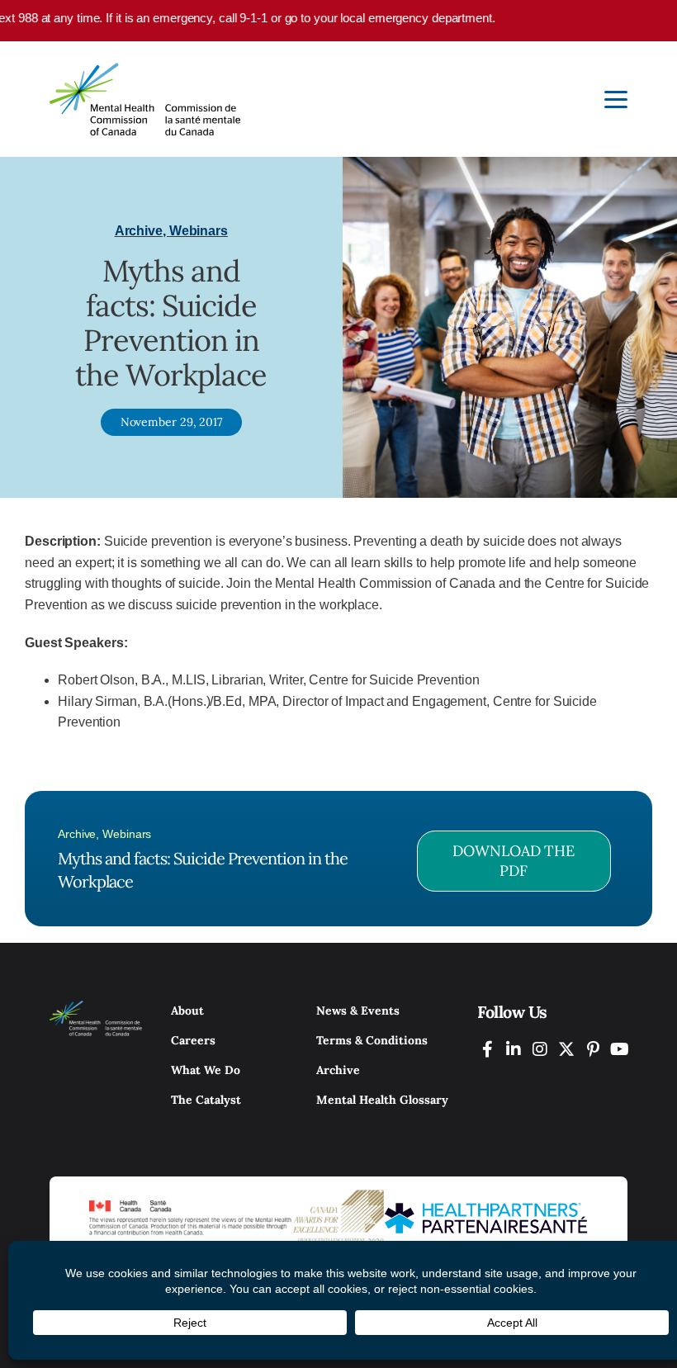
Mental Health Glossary (382, 1099)
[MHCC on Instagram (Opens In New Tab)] (540, 1049)
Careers (193, 1040)
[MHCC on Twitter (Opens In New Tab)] (566, 1049)
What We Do (205, 1070)
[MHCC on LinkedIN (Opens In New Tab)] (513, 1049)
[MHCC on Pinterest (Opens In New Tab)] (593, 1049)
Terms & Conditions (372, 1040)
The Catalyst (206, 1099)
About (187, 1010)
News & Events (358, 1010)
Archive (338, 1070)
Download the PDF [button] (513, 860)
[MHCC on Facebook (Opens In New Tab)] (487, 1049)
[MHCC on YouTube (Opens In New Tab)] (619, 1049)
